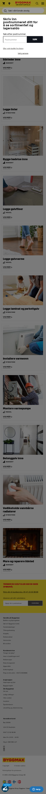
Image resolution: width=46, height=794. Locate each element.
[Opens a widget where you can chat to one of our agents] (36, 789)
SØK (35, 39)
